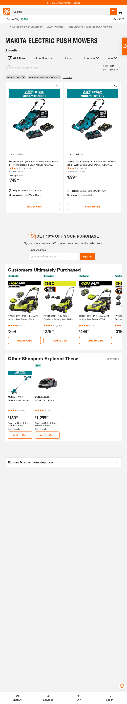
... (7, 27)
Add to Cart (34, 206)
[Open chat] (124, 46)
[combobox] (60, 11)
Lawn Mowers (55, 26)
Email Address (37, 249)
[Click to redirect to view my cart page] (120, 12)
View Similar (92, 206)
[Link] (34, 147)
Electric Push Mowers (99, 26)
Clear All (67, 77)
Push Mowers (75, 26)
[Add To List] (57, 86)
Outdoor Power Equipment (27, 26)
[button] (112, 67)
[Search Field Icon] (113, 11)
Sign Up (87, 256)
